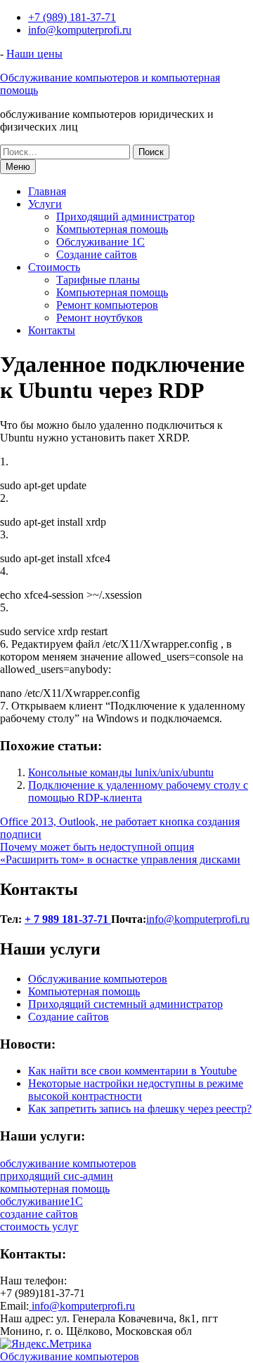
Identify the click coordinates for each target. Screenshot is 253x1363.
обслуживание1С (41, 1201)
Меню (18, 166)
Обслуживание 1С (100, 242)
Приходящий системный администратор (125, 1004)
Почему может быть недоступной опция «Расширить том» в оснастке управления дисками (120, 853)
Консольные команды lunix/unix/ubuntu (121, 772)
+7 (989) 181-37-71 (72, 17)
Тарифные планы (98, 280)
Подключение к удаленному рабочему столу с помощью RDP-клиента (138, 791)
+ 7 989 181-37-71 (68, 919)
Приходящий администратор (125, 216)
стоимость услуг (39, 1226)
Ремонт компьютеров (107, 305)
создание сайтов (39, 1214)
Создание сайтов (96, 254)
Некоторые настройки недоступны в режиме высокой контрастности (135, 1089)
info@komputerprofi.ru (79, 30)
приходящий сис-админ (56, 1176)
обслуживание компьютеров (68, 1163)
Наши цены (34, 54)
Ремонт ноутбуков (99, 318)
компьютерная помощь (55, 1189)
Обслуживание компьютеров (97, 979)
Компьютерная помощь (112, 229)
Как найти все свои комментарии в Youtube (132, 1071)
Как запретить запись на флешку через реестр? (140, 1109)
